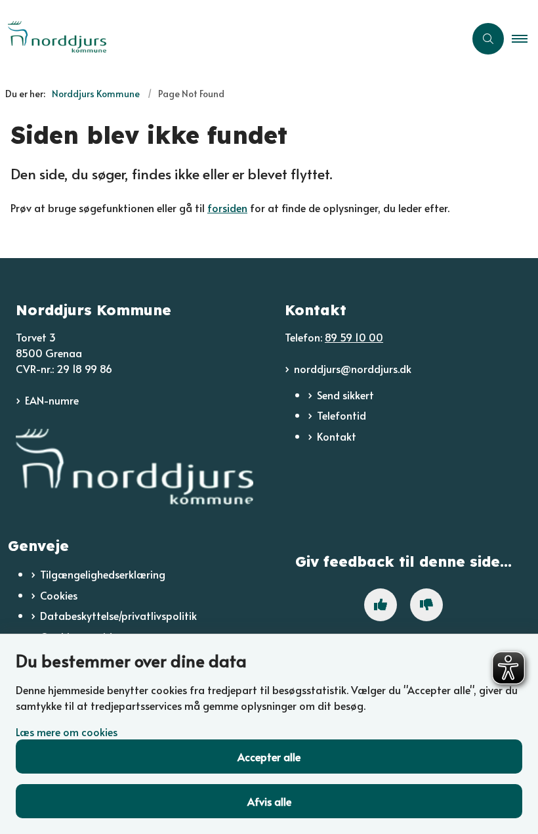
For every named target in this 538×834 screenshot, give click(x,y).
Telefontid (341, 415)
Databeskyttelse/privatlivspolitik (118, 615)
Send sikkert (345, 394)
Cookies (58, 595)
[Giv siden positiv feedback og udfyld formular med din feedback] (380, 604)
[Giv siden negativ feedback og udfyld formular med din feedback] (426, 604)
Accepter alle (269, 756)
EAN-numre (52, 400)
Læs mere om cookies (66, 731)
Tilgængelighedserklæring (102, 574)
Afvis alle (269, 801)
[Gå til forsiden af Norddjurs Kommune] (227, 38)
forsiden (227, 207)
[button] (525, 39)
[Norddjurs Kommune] (134, 467)
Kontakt (336, 436)
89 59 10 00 (354, 337)
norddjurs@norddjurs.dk (352, 368)
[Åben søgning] (488, 39)
